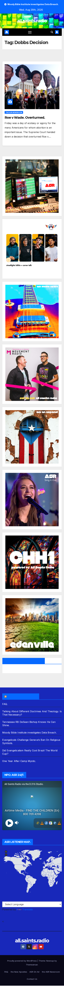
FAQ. (5, 704)
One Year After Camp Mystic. (19, 761)
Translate (27, 909)
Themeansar (32, 964)
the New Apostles (19, 972)
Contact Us (32, 979)
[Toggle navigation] (30, 32)
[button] (52, 32)
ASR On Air (34, 972)
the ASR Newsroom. (22, 696)
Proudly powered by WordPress (22, 961)
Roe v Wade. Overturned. (25, 118)
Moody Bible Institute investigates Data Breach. (29, 732)
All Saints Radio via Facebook (24, 661)
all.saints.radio (32, 21)
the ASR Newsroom (14, 112)
